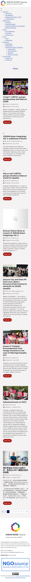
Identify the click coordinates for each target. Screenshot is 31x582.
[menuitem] (5, 12)
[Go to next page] (23, 511)
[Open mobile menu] (1, 8)
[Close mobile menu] (1, 10)
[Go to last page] (26, 511)
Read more (7, 122)
